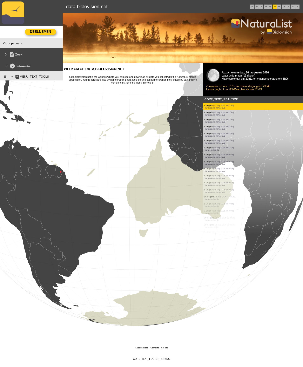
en (266, 7)
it (261, 7)
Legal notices (141, 348)
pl (288, 7)
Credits (164, 348)
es (270, 7)
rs (293, 7)
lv (297, 7)
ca (284, 7)
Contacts (154, 348)
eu (279, 7)
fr (252, 7)
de (257, 7)
